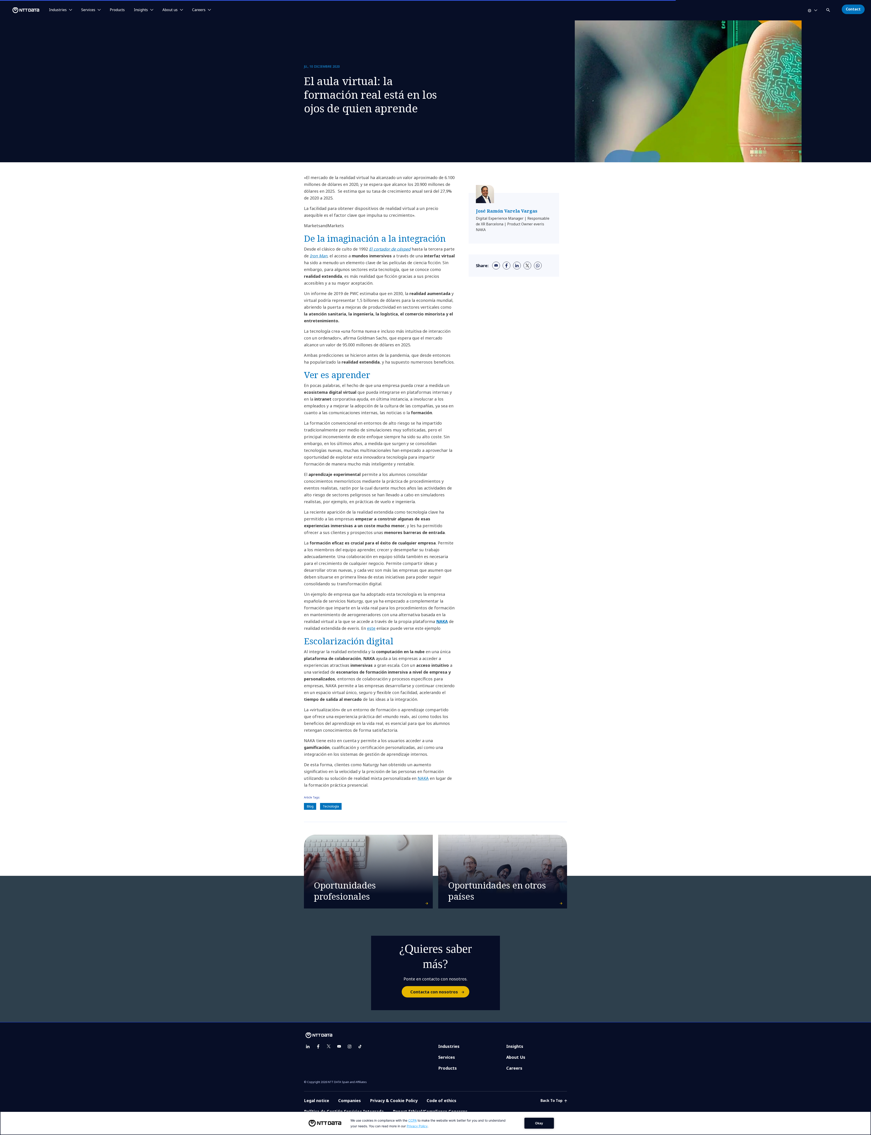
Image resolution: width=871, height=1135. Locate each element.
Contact (853, 9)
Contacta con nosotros (434, 992)
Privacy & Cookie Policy (394, 1100)
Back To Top (552, 1100)
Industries (449, 1046)
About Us (515, 1057)
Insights (514, 1046)
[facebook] (506, 265)
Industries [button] (58, 10)
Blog (310, 806)
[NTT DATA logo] (20, 10)
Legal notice (316, 1100)
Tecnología (331, 806)
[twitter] (527, 265)
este (371, 628)
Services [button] (88, 10)
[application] (435, 1123)
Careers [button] (199, 10)
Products (117, 10)
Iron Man (318, 256)
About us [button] (170, 10)
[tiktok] (360, 1046)
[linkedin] (517, 265)
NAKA (442, 621)
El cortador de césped (390, 249)
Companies (349, 1100)
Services (446, 1057)
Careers (514, 1068)
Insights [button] (141, 10)
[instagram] (349, 1046)
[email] (496, 265)
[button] (828, 9)
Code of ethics (441, 1100)
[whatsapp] (538, 265)
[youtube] (339, 1046)
